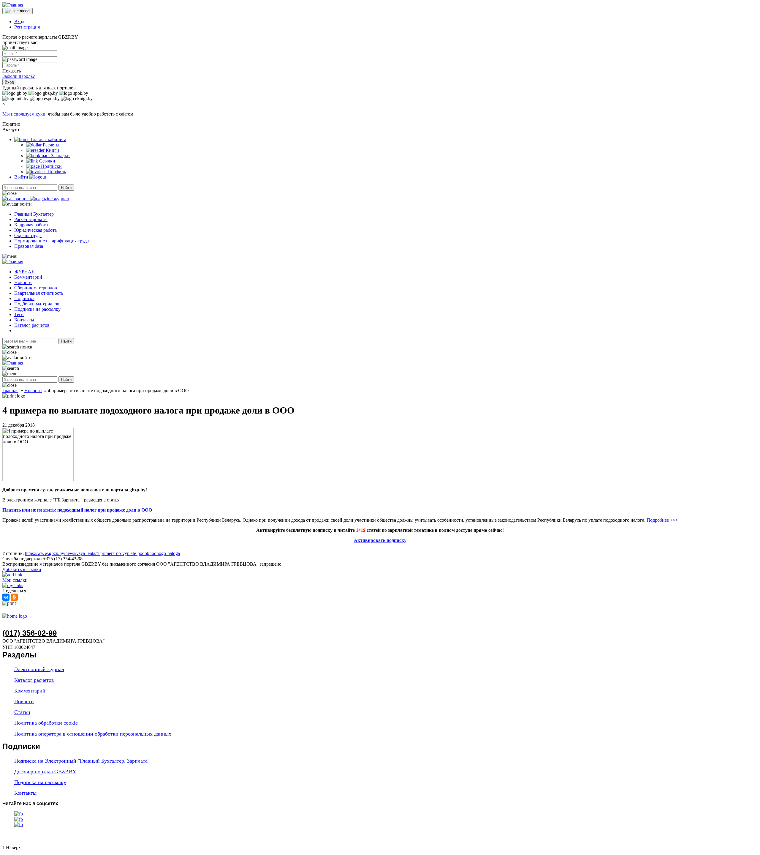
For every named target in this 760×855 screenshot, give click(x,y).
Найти (66, 187)
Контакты (24, 319)
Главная (10, 390)
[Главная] (12, 4)
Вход (19, 21)
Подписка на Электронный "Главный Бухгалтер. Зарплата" (82, 761)
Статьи (22, 712)
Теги (19, 314)
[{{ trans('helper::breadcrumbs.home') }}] (14, 616)
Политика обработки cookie (46, 723)
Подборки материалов (36, 303)
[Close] (17, 11)
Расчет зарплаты (31, 219)
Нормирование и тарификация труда (51, 240)
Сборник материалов (35, 287)
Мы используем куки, (25, 113)
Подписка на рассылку (37, 309)
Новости (23, 282)
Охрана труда (28, 235)
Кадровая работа (31, 224)
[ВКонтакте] (6, 597)
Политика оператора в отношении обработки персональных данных (92, 734)
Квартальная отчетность (38, 293)
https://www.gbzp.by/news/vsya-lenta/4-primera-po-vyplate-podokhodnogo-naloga (102, 553)
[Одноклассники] (14, 597)
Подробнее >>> (662, 520)
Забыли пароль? (18, 76)
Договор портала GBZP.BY (45, 771)
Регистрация (27, 26)
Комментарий (28, 277)
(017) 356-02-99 (29, 633)
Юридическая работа (35, 230)
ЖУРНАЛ (24, 271)
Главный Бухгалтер (34, 214)
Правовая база (28, 246)
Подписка (24, 298)
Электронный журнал (39, 669)
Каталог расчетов (32, 325)
